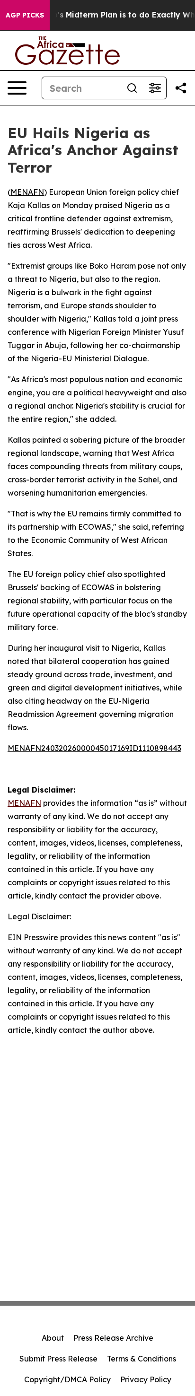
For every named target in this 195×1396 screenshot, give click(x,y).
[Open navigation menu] (17, 88)
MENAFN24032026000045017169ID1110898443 (94, 748)
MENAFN (27, 192)
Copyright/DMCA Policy (67, 1379)
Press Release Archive (113, 1338)
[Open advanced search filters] (154, 88)
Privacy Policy (145, 1379)
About (53, 1338)
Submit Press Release (58, 1358)
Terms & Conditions (141, 1358)
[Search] (132, 88)
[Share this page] (180, 88)
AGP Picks (25, 15)
